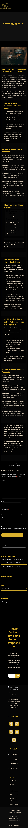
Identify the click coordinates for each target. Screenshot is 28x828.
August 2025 (5, 589)
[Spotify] (11, 732)
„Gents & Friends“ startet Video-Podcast (13, 563)
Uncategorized (19, 26)
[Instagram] (17, 724)
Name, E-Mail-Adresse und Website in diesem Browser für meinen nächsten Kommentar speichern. (14, 529)
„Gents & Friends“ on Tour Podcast (11, 566)
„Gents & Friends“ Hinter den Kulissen (12, 559)
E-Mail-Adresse (5, 509)
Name (3, 501)
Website (3, 517)
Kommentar (4, 480)
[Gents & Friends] (5, 6)
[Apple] (17, 732)
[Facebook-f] (11, 724)
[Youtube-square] (14, 740)
